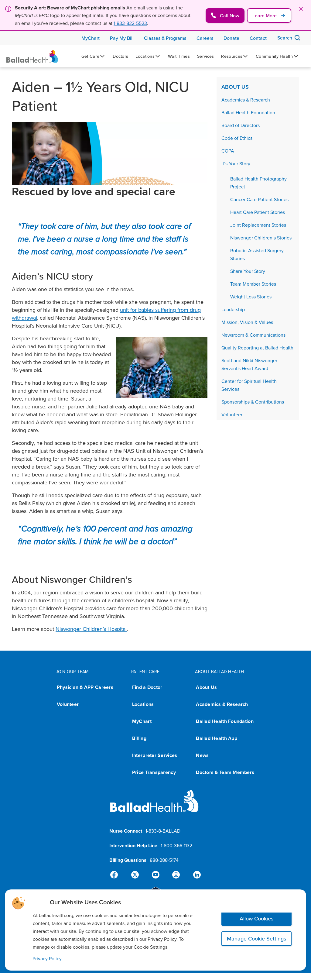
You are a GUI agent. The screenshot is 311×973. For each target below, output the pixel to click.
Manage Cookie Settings (256, 938)
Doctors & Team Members (225, 772)
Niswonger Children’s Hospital (91, 629)
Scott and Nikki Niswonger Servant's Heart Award (249, 364)
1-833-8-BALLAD (162, 830)
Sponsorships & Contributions (252, 401)
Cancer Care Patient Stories (259, 199)
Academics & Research (245, 99)
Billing (139, 738)
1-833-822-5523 (130, 23)
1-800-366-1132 (176, 845)
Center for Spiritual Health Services (249, 385)
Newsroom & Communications (253, 335)
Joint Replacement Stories (258, 225)
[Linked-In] (194, 875)
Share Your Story (247, 271)
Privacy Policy (47, 958)
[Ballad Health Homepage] (32, 56)
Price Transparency (154, 772)
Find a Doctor (147, 687)
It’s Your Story (235, 163)
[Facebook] (116, 875)
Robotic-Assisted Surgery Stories (257, 254)
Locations (143, 704)
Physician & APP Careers (85, 687)
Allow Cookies (256, 918)
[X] (136, 875)
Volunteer (231, 414)
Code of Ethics (236, 138)
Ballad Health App (216, 738)
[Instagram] (175, 875)
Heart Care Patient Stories (257, 212)
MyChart (142, 721)
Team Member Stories (253, 283)
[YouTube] (155, 875)
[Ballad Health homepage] (154, 806)
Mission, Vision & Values (247, 322)
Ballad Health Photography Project (258, 182)
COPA (227, 150)
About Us (235, 87)
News (202, 755)
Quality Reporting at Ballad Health (257, 347)
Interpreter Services (154, 755)
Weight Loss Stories (251, 296)
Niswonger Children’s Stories (261, 237)
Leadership (233, 309)
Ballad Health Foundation (248, 112)
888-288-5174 (164, 860)
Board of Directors (240, 125)
